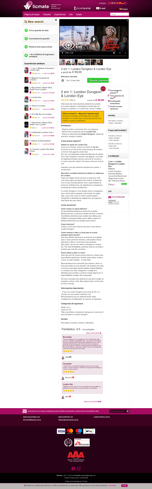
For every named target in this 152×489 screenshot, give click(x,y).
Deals (79, 14)
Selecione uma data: (69, 76)
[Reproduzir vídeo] (94, 39)
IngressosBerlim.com (65, 417)
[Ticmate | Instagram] (79, 468)
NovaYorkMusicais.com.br (32, 420)
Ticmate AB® (84, 478)
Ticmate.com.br (74, 478)
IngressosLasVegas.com (31, 417)
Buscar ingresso (99, 80)
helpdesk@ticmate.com (87, 475)
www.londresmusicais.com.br (68, 420)
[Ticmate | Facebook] (73, 468)
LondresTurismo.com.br (102, 417)
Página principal (31, 14)
